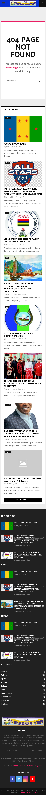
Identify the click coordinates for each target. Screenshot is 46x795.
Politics (4, 675)
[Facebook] (12, 779)
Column (4, 686)
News (7, 213)
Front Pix (8, 405)
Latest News (11, 110)
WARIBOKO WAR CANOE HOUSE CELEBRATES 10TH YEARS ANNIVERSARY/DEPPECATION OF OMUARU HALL (19, 287)
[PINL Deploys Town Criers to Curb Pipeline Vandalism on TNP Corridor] (23, 463)
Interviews (5, 701)
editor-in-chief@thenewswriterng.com (27, 765)
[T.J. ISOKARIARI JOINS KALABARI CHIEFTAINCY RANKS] (23, 318)
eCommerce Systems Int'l (29, 792)
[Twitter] (19, 779)
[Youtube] (32, 779)
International (6, 697)
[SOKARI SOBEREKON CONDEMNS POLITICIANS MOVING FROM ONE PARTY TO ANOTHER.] (23, 366)
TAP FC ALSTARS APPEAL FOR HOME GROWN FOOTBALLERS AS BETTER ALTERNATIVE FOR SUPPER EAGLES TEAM (23, 191)
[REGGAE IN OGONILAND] (23, 129)
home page (12, 67)
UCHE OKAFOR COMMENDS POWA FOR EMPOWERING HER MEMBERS (21, 240)
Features (8, 118)
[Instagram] (25, 779)
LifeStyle (4, 704)
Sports (7, 162)
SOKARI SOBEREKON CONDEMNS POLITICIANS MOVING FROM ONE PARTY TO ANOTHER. (22, 383)
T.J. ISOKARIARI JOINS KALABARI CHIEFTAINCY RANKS (18, 335)
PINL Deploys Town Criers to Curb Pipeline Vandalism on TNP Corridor (22, 480)
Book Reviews (6, 693)
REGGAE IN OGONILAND (15, 144)
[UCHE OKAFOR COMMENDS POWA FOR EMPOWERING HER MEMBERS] (23, 224)
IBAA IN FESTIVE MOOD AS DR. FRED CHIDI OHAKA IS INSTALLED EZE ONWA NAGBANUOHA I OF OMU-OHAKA (21, 434)
